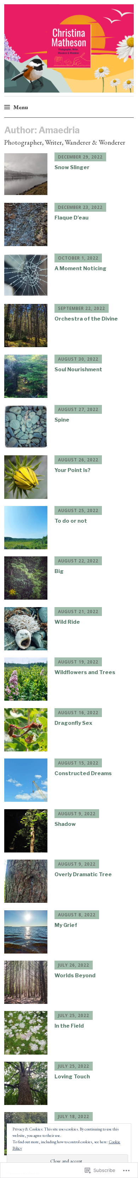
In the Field (69, 1026)
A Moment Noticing (80, 268)
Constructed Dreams (83, 773)
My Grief (65, 925)
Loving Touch (72, 1076)
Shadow (65, 824)
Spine (61, 420)
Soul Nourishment (78, 369)
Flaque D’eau (71, 218)
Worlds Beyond (75, 975)
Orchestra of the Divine (86, 319)
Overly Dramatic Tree (83, 874)
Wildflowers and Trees (84, 672)
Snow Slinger (72, 167)
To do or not (70, 521)
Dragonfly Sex (73, 723)
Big (59, 571)
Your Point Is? (72, 470)
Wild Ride (67, 622)
